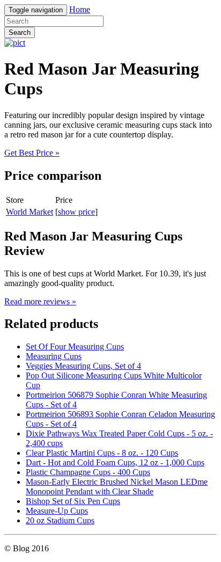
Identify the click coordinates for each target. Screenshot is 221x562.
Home (79, 9)
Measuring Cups (54, 356)
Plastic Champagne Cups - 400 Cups (88, 472)
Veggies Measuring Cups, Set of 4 (83, 365)
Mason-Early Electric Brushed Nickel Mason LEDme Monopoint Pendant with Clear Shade (117, 486)
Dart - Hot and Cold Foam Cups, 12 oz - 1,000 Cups (115, 462)
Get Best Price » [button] (32, 152)
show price (76, 211)
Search (20, 32)
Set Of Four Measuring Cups (75, 346)
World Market (29, 211)
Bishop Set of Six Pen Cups (73, 501)
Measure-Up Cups (57, 510)
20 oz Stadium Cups (60, 520)
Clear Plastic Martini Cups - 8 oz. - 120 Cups (102, 452)
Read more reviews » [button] (40, 301)
